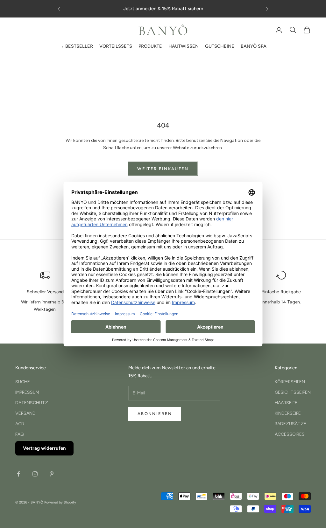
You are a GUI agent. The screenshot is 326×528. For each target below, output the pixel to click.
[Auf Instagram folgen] (35, 474)
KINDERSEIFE (288, 413)
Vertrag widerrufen (44, 448)
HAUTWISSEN (183, 46)
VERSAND (25, 413)
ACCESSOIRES (290, 434)
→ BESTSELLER (76, 46)
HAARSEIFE (286, 403)
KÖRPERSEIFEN (290, 382)
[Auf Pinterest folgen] (51, 474)
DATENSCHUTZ (31, 403)
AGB (19, 424)
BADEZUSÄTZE (290, 424)
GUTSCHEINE (219, 46)
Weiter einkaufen (162, 168)
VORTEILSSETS (115, 46)
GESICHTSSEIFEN (293, 392)
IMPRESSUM (27, 392)
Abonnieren (155, 413)
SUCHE (22, 382)
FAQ (19, 434)
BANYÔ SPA (253, 46)
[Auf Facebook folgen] (18, 474)
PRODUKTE (150, 46)
